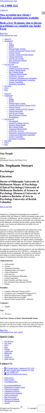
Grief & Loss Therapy (16, 59)
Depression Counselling (17, 84)
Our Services (8, 64)
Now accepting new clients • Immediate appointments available (19, 16)
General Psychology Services (19, 68)
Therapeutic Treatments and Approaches (22, 78)
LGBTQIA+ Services (16, 76)
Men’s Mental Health (16, 72)
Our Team (7, 86)
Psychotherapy (14, 62)
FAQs (6, 88)
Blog (6, 90)
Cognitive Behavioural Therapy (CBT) (22, 51)
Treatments (8, 41)
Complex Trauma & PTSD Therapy (21, 55)
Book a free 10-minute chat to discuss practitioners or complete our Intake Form (21, 25)
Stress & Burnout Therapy (18, 60)
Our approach (13, 66)
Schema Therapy (14, 53)
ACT (10, 43)
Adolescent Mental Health (18, 74)
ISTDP (11, 47)
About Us (7, 39)
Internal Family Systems (17, 49)
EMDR (11, 45)
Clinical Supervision (16, 57)
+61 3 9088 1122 (9, 5)
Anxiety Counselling (16, 82)
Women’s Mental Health (17, 70)
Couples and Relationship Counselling (22, 80)
